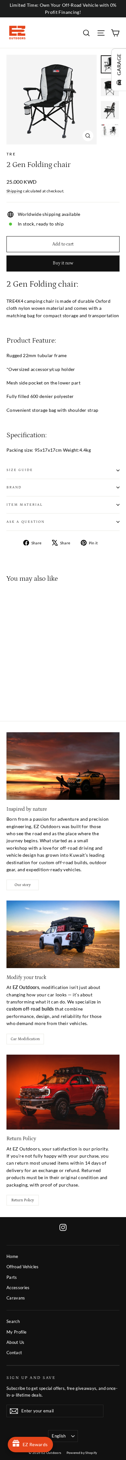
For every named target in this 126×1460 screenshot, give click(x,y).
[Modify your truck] (63, 934)
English (59, 1435)
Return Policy (22, 1200)
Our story (23, 885)
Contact (14, 1352)
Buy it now (63, 263)
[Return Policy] (63, 1092)
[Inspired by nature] (63, 766)
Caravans (15, 1297)
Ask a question (25, 522)
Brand (14, 487)
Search (13, 1321)
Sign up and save (31, 1377)
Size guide (19, 470)
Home (12, 1256)
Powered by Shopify (82, 1453)
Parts (11, 1277)
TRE (11, 154)
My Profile (16, 1332)
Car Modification (25, 1039)
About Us (15, 1342)
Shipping (14, 191)
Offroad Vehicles (22, 1266)
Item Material (24, 505)
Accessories (18, 1287)
